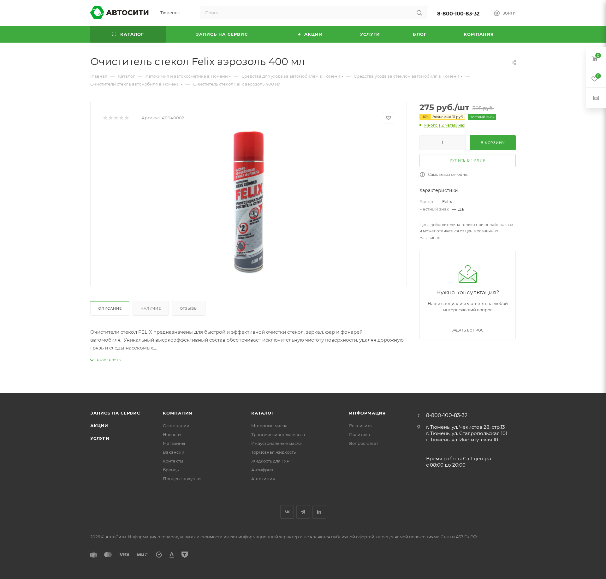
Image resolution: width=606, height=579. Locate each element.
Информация (367, 412)
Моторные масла (269, 425)
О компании (176, 425)
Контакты (173, 460)
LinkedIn (319, 512)
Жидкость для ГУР (270, 460)
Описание (110, 308)
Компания (177, 412)
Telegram (303, 512)
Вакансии (173, 452)
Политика (359, 434)
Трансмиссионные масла (278, 434)
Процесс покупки (182, 478)
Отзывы (189, 308)
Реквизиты (360, 425)
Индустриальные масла (276, 443)
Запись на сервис (115, 412)
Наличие (150, 308)
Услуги (100, 438)
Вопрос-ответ (363, 443)
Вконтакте (287, 512)
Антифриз (262, 469)
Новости (172, 434)
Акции (99, 425)
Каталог (262, 412)
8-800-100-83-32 (458, 14)
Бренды (171, 469)
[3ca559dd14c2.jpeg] (249, 202)
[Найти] (419, 12)
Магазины (174, 443)
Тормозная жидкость (273, 452)
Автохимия (263, 478)
